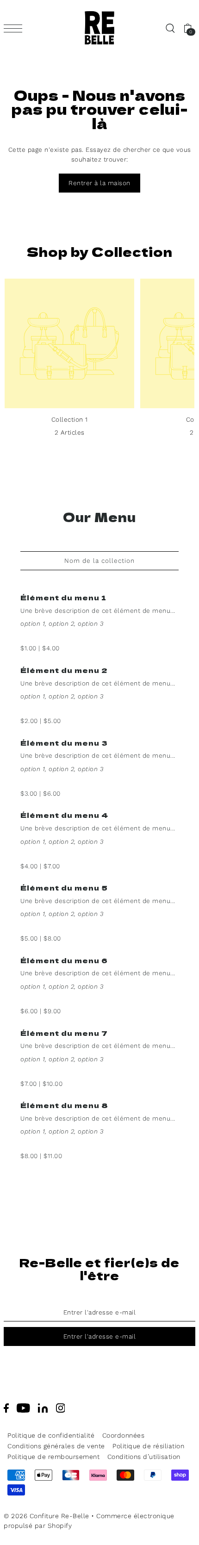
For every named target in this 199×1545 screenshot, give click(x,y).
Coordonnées (123, 1435)
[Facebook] (6, 1407)
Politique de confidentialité (50, 1435)
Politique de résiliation (148, 1446)
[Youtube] (23, 1407)
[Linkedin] (43, 1407)
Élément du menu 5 (64, 887)
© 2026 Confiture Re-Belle (46, 1516)
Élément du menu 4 (64, 815)
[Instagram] (60, 1407)
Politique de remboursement (53, 1456)
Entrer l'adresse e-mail (99, 1336)
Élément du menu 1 (63, 597)
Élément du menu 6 (64, 960)
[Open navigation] (15, 28)
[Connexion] (170, 27)
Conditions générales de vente (56, 1446)
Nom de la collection (99, 560)
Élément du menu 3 (64, 743)
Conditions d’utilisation (143, 1456)
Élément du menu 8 (64, 1105)
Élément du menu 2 (64, 670)
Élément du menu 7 (64, 1033)
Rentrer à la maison (99, 183)
